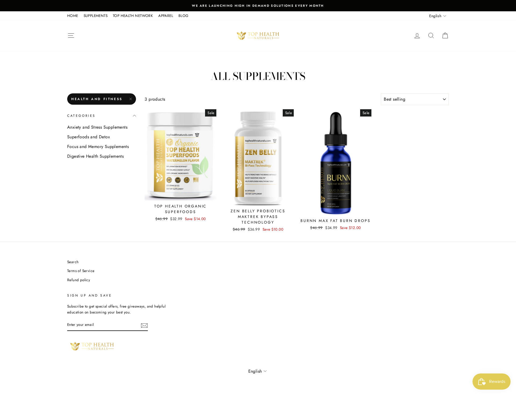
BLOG (183, 15)
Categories (81, 115)
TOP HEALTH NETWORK (133, 15)
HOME (72, 15)
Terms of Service (80, 270)
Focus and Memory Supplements (98, 146)
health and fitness (97, 99)
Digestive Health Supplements (95, 156)
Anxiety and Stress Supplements (97, 127)
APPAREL (165, 15)
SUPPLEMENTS (96, 15)
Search (72, 261)
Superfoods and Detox (88, 137)
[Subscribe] (144, 325)
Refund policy (78, 280)
